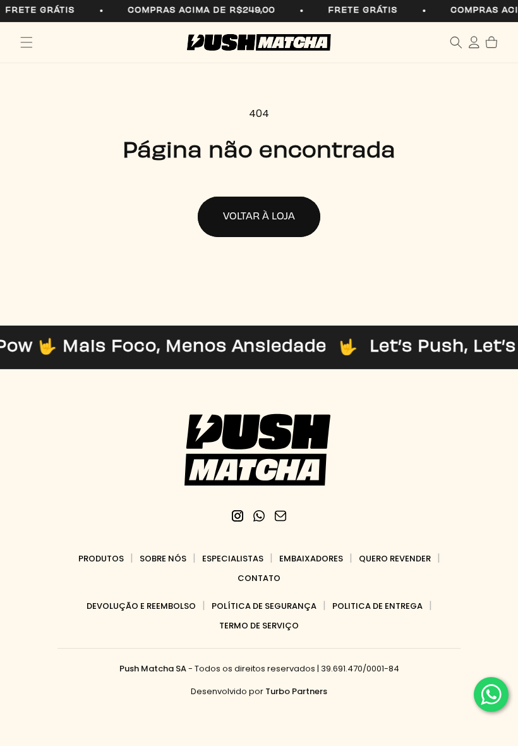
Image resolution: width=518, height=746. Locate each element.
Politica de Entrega (377, 606)
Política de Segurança (264, 606)
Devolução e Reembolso (141, 606)
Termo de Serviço (259, 626)
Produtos (101, 559)
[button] (26, 42)
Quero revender (395, 559)
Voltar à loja (259, 216)
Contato (259, 578)
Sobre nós (163, 559)
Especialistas (232, 559)
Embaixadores (311, 559)
